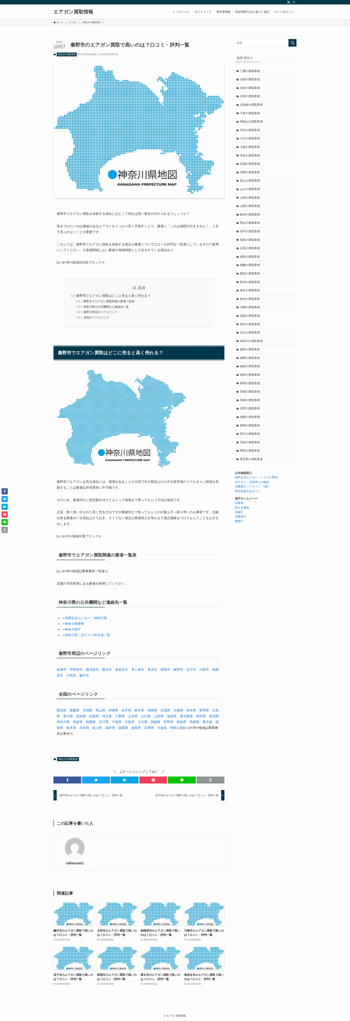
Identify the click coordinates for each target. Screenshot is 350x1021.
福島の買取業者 (250, 366)
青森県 (78, 722)
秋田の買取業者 (250, 374)
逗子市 (191, 669)
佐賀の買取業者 (250, 87)
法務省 (239, 503)
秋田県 (201, 716)
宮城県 (165, 710)
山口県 (146, 716)
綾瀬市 (61, 669)
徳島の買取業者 (250, 256)
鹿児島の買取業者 (251, 459)
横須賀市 (92, 669)
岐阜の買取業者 (250, 214)
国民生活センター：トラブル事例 (256, 477)
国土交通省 (242, 507)
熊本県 (191, 710)
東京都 (207, 722)
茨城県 (87, 710)
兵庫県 (149, 727)
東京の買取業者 (250, 290)
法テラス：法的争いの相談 (252, 482)
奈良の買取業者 (250, 155)
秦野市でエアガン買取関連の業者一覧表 (108, 301)
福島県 (136, 727)
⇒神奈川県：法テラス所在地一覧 (86, 635)
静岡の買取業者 (250, 425)
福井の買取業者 (250, 349)
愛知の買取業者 (250, 273)
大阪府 (129, 722)
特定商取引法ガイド (247, 491)
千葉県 (117, 722)
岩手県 (126, 710)
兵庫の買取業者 (250, 96)
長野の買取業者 (250, 408)
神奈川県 (63, 722)
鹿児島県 (186, 716)
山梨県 (159, 716)
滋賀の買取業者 (250, 315)
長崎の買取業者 (250, 400)
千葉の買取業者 (250, 113)
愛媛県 (74, 710)
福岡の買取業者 (250, 357)
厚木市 (152, 669)
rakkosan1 (75, 863)
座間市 (165, 669)
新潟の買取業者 (250, 282)
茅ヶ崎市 (137, 669)
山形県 (133, 716)
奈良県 (84, 727)
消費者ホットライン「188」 (253, 486)
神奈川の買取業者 (67, 54)
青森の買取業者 (250, 417)
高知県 (81, 716)
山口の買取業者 (250, 189)
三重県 (120, 716)
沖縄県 (113, 710)
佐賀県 (94, 716)
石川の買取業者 (250, 332)
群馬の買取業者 (250, 383)
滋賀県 (172, 716)
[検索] (294, 2)
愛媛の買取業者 (250, 265)
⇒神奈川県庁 (71, 629)
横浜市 (107, 669)
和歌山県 (176, 727)
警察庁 (239, 521)
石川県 (104, 722)
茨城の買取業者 (250, 391)
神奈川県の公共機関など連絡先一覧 (106, 306)
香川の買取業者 (250, 433)
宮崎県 (152, 710)
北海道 (162, 727)
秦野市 (178, 669)
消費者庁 (240, 516)
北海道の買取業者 (251, 104)
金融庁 (239, 512)
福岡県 (123, 727)
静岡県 (91, 722)
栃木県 (71, 727)
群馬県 (204, 710)
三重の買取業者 (250, 71)
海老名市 (121, 669)
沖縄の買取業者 (250, 307)
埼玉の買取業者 (250, 130)
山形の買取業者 (250, 197)
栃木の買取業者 (250, 298)
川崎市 (204, 669)
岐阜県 (139, 710)
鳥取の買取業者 (250, 450)
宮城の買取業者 (250, 163)
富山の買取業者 (250, 180)
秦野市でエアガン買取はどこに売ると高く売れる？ (113, 295)
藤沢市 (84, 675)
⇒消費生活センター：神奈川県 (84, 618)
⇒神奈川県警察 (73, 623)
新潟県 (214, 716)
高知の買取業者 (250, 442)
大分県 (142, 722)
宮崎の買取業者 (250, 172)
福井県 (110, 727)
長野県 (168, 722)
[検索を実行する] (292, 43)
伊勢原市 (76, 669)
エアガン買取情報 (73, 11)
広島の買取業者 (250, 248)
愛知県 (61, 710)
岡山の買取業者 (250, 222)
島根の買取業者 (250, 239)
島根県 (194, 722)
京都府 (178, 710)
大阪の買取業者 (250, 146)
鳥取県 (181, 722)
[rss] (288, 2)
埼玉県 (107, 716)
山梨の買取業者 (250, 206)
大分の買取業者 (250, 138)
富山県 (97, 727)
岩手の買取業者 (250, 231)
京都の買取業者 (250, 79)
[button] (67, 780)
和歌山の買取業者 (251, 121)
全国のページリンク (96, 317)
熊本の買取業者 (250, 324)
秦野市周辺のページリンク (100, 312)
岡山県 (100, 710)
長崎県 (155, 722)
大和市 (71, 675)
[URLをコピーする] (210, 780)
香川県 (68, 716)
